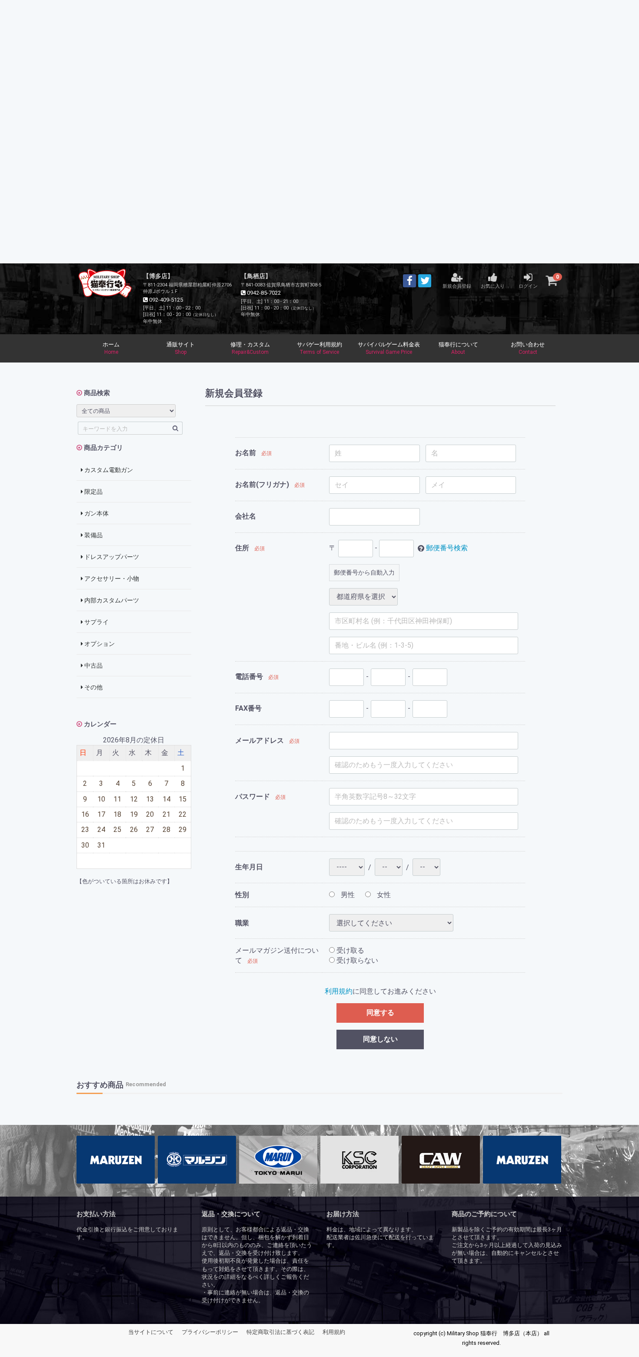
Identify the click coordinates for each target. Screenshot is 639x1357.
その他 (93, 687)
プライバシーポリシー (210, 1332)
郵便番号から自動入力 (364, 572)
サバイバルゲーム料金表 (389, 348)
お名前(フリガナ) (262, 484)
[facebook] (409, 280)
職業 (242, 923)
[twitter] (424, 280)
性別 (242, 895)
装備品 (93, 535)
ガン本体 (96, 513)
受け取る (349, 950)
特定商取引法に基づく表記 (280, 1332)
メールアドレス (259, 740)
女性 (383, 895)
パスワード (252, 796)
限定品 (93, 491)
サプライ (96, 622)
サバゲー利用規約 (319, 348)
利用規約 (339, 991)
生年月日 (249, 867)
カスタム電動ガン (108, 469)
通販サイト (180, 348)
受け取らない (356, 960)
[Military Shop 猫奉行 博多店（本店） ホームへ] (105, 282)
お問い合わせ (528, 348)
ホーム (111, 348)
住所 (242, 548)
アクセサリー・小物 (111, 578)
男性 (347, 895)
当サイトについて (150, 1332)
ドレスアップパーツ (111, 556)
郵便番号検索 (447, 548)
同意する (380, 1012)
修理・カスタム (250, 348)
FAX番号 (248, 708)
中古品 (93, 665)
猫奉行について (458, 348)
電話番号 (249, 676)
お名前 (245, 453)
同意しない (380, 1039)
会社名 (245, 516)
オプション (99, 643)
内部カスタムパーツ (111, 600)
